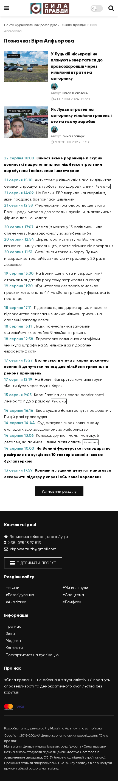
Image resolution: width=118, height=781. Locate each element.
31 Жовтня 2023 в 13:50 (72, 142)
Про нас (13, 626)
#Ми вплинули (75, 587)
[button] (59, 491)
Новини (13, 55)
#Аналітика (16, 602)
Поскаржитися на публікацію (32, 655)
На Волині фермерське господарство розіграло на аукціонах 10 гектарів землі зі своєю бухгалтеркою (57, 455)
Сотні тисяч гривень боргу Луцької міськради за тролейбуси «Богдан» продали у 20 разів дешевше (54, 258)
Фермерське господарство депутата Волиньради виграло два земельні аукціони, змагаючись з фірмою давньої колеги (57, 211)
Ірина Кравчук (73, 136)
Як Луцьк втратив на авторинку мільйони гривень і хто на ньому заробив (81, 115)
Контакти (14, 647)
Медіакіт (13, 640)
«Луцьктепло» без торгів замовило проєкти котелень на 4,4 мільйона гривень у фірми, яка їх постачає (57, 292)
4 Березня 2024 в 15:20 (72, 99)
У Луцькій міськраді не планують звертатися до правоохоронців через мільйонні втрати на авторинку (77, 66)
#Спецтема (73, 595)
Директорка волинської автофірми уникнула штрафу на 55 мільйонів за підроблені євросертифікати (52, 345)
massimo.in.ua (90, 728)
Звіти (10, 633)
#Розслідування (19, 111)
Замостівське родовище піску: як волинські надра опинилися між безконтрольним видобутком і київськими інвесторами (53, 164)
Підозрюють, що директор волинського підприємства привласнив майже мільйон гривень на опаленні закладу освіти (55, 313)
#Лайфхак (72, 602)
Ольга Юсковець (75, 93)
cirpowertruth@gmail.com (33, 549)
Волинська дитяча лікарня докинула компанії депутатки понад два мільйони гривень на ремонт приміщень (56, 367)
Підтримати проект (36, 563)
